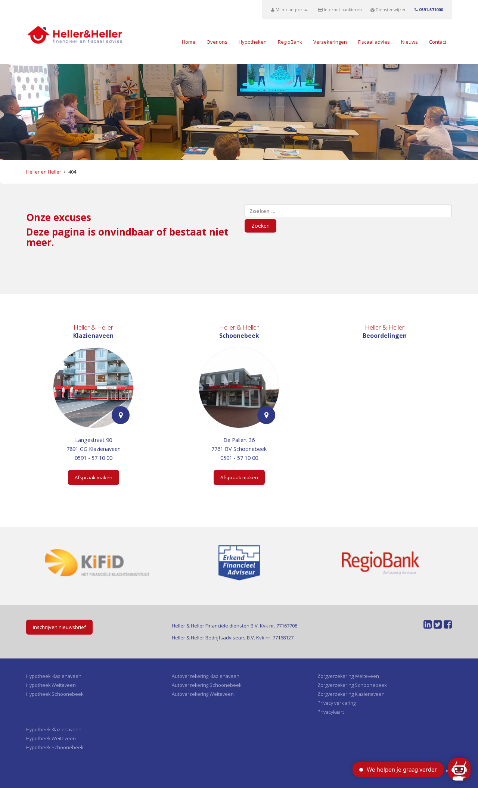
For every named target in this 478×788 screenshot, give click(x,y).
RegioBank (290, 41)
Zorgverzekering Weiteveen (348, 676)
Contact (437, 41)
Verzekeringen (330, 41)
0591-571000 (430, 9)
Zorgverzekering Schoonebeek (352, 685)
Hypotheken (253, 41)
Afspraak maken (93, 477)
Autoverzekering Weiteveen (203, 694)
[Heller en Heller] (75, 34)
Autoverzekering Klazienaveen (205, 676)
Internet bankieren (342, 9)
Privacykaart (330, 711)
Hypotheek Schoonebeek (54, 694)
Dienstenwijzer (390, 9)
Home (188, 41)
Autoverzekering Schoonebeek (206, 685)
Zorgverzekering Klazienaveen (351, 694)
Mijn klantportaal (292, 9)
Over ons (217, 41)
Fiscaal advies (374, 41)
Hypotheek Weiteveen (51, 685)
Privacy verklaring (336, 703)
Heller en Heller (43, 171)
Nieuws (409, 41)
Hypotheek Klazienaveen (53, 676)
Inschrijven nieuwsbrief (59, 627)
